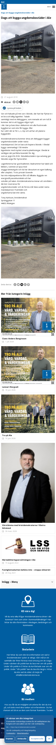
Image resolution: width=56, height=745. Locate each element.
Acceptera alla (37, 738)
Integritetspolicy (23, 733)
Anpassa (9, 738)
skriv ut (7, 102)
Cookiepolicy (10, 733)
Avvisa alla (21, 738)
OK (49, 738)
